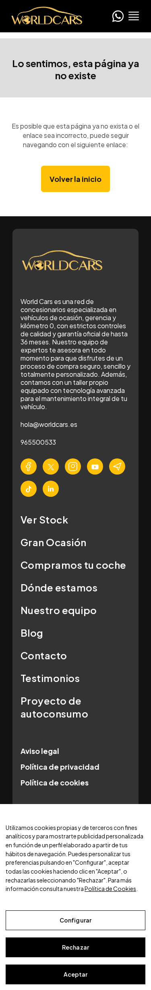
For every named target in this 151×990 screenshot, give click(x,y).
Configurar (75, 920)
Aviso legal (40, 751)
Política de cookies (55, 782)
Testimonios (50, 678)
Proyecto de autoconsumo (54, 707)
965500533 (38, 442)
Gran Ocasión (54, 542)
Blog (32, 633)
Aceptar (76, 974)
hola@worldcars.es (49, 424)
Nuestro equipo (59, 610)
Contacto (44, 655)
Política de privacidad (60, 766)
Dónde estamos (59, 587)
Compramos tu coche (73, 565)
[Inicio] (44, 16)
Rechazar (75, 947)
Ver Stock (44, 519)
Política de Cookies (110, 888)
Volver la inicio (75, 179)
